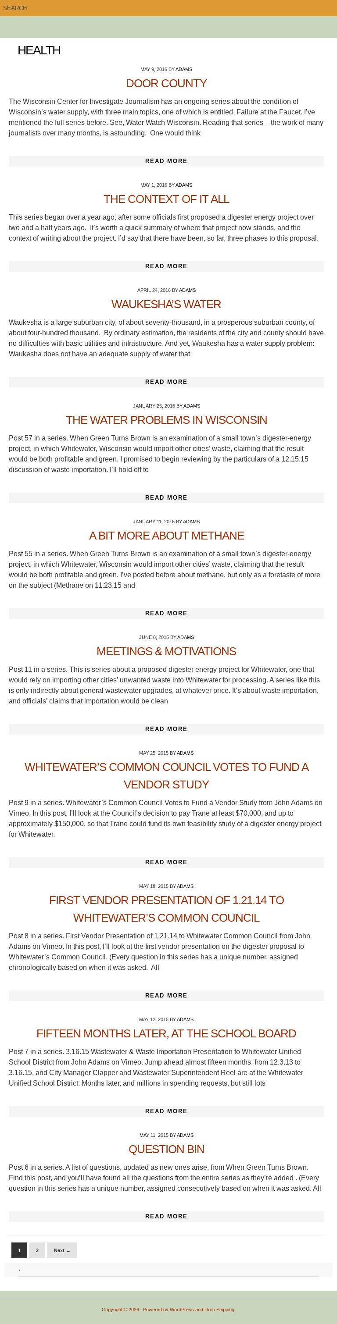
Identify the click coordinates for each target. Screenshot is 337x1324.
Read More (166, 161)
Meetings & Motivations (166, 651)
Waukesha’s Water (166, 304)
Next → (62, 1250)
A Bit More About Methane (166, 535)
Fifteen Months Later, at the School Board (166, 1033)
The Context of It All (166, 199)
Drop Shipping (219, 1309)
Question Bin (166, 1149)
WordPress (182, 1309)
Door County (166, 83)
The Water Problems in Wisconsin (166, 420)
